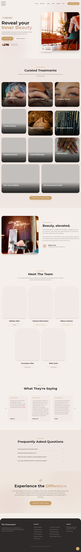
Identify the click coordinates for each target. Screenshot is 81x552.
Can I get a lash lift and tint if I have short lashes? (32, 460)
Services (42, 3)
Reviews (58, 3)
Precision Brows (38, 531)
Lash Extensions (38, 527)
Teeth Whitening (54, 531)
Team (53, 3)
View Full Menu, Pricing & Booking (40, 197)
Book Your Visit (7, 38)
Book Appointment (73, 3)
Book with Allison (67, 324)
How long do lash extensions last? (28, 449)
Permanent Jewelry (55, 527)
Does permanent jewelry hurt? (27, 453)
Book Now (8, 105)
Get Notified (72, 159)
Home (36, 3)
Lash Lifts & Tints (38, 529)
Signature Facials (38, 536)
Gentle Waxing (38, 534)
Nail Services (37, 538)
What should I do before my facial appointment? (32, 457)
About (48, 3)
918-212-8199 (69, 531)
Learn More (19, 105)
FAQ (63, 3)
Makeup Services (54, 529)
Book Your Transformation (40, 503)
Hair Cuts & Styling (54, 534)
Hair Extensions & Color (55, 536)
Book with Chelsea (40, 324)
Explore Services (20, 38)
